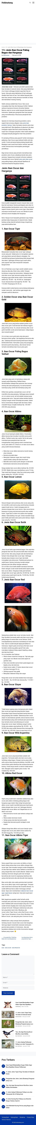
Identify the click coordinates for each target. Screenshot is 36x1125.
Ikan (3, 947)
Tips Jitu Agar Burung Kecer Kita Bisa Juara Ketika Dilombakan (23, 1034)
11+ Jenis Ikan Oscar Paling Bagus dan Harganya (15, 51)
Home (3, 47)
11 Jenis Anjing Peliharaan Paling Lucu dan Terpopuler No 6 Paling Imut (24, 1044)
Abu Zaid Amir (18, 1026)
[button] (30, 2)
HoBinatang (6, 55)
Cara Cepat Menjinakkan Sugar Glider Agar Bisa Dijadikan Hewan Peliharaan (24, 1004)
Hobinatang (7, 3)
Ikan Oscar (8, 947)
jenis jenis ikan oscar (25, 159)
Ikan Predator (16, 947)
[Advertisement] (18, 24)
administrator (18, 1016)
